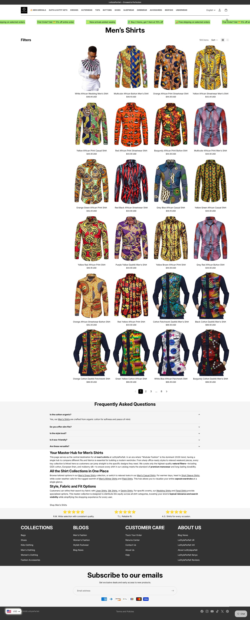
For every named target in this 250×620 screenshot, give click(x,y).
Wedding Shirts (163, 490)
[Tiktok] (217, 611)
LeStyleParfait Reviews (189, 560)
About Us (129, 550)
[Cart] (226, 10)
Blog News (78, 550)
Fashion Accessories (30, 560)
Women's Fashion (81, 540)
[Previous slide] (77, 67)
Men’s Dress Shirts (87, 475)
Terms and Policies (125, 611)
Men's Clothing (28, 550)
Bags (23, 535)
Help (127, 555)
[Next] (166, 391)
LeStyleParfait (33, 611)
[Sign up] (173, 591)
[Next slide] (106, 67)
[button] (214, 40)
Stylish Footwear (81, 545)
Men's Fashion (80, 535)
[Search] (227, 20)
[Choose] (105, 86)
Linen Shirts (101, 490)
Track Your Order (133, 535)
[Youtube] (212, 611)
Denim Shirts (127, 490)
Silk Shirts (112, 490)
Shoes (24, 540)
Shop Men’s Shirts (58, 505)
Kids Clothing (27, 545)
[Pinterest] (227, 611)
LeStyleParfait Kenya (187, 555)
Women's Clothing (29, 555)
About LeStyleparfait (187, 550)
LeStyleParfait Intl (186, 545)
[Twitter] (222, 611)
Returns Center (132, 540)
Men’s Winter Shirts (108, 478)
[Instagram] (207, 611)
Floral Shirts (181, 490)
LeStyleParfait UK (186, 540)
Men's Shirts (64, 419)
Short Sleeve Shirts (190, 475)
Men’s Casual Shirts (146, 475)
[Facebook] (202, 611)
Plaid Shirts (127, 478)
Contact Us (130, 545)
